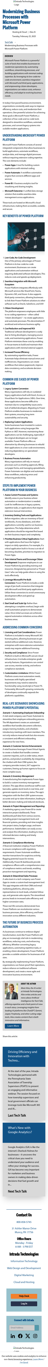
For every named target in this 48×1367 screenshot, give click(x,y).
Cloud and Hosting (24, 1282)
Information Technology (24, 1261)
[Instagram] (35, 1336)
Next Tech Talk (17, 1191)
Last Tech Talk (17, 1115)
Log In (24, 1304)
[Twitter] (27, 1336)
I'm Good (24, 1363)
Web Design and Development (24, 1268)
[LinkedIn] (13, 1336)
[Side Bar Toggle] (5, 4)
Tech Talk (9, 42)
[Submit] (37, 1328)
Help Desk (24, 1296)
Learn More (13, 1026)
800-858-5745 (24, 1222)
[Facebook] (20, 1336)
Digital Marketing (24, 1275)
